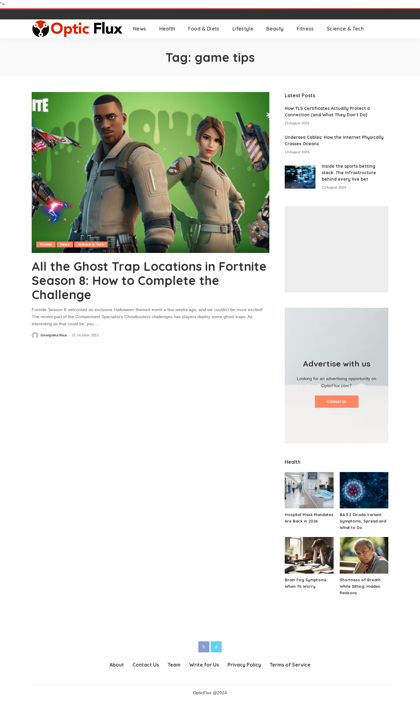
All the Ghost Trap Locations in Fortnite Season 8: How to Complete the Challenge (149, 280)
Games (46, 244)
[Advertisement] (336, 249)
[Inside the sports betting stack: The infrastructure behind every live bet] (300, 177)
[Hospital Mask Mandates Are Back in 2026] (309, 490)
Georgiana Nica (54, 335)
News (64, 244)
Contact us (336, 401)
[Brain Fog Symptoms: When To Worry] (309, 555)
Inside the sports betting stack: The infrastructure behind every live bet (349, 172)
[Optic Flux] (78, 28)
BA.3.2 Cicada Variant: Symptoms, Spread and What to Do (363, 521)
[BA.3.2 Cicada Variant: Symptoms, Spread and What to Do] (364, 490)
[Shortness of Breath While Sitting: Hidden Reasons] (364, 555)
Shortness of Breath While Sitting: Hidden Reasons (360, 586)
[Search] (384, 28)
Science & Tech (91, 244)
